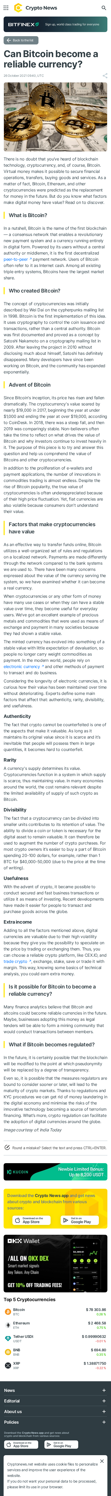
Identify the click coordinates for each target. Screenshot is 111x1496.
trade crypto (15, 961)
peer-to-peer (16, 259)
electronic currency (22, 666)
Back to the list (23, 40)
